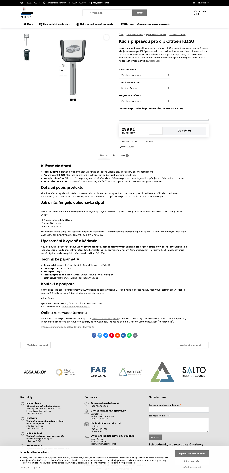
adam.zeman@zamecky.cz (76, 306)
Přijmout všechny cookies (192, 453)
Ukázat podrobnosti (192, 467)
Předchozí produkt (37, 345)
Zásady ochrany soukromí (32, 467)
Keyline (131, 146)
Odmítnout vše (191, 461)
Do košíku (184, 130)
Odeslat (155, 437)
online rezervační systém (105, 318)
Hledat (139, 12)
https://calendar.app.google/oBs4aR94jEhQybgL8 (67, 327)
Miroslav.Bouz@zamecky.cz (39, 438)
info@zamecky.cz (34, 426)
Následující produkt (191, 345)
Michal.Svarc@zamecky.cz (38, 411)
